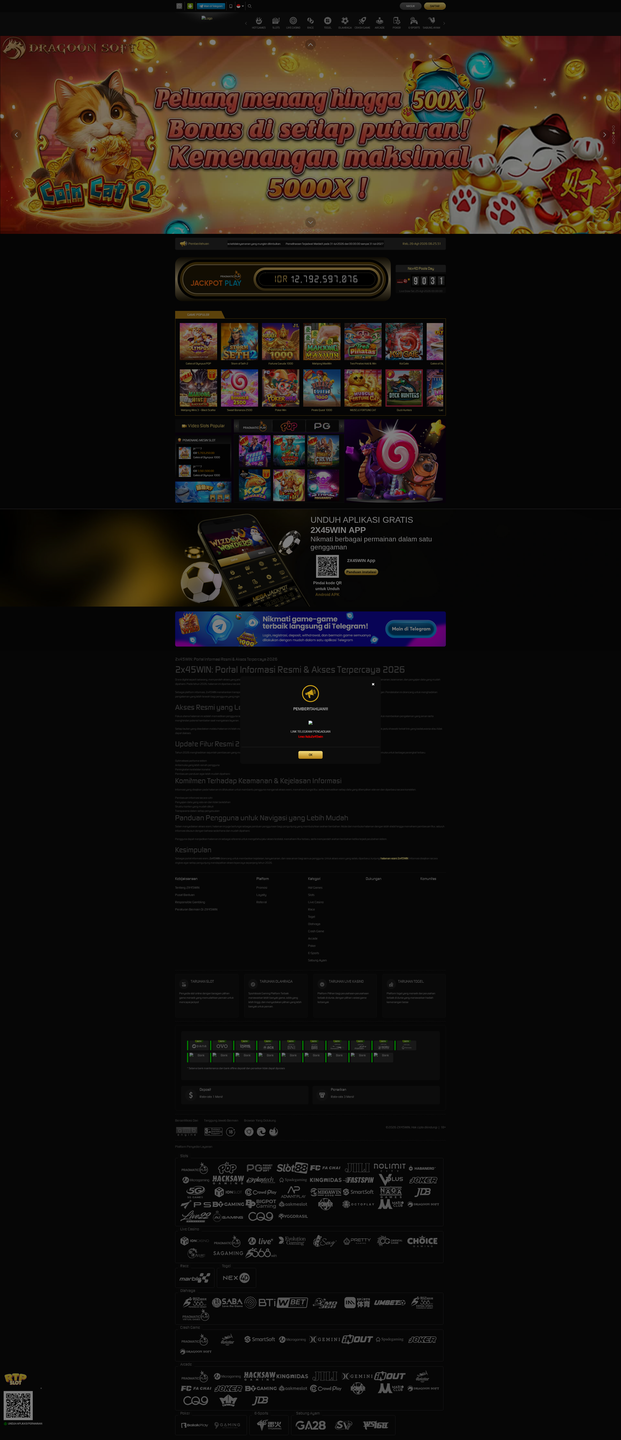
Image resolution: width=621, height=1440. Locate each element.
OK (310, 755)
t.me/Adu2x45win (310, 737)
